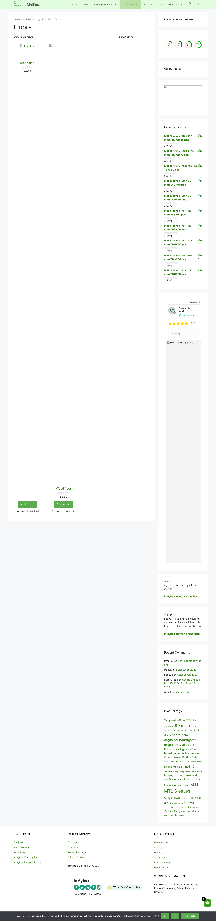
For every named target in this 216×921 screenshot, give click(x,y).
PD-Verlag (186, 798)
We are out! (183, 692)
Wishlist (158, 852)
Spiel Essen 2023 (186, 669)
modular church (181, 779)
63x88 (171, 726)
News (85, 4)
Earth (189, 761)
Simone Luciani (177, 803)
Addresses (160, 857)
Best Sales (20, 852)
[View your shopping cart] (198, 4)
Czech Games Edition (177, 757)
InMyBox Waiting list (25, 857)
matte (188, 775)
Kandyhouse (169, 772)
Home (74, 4)
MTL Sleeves (177, 791)
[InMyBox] (18, 4)
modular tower (181, 785)
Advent (168, 730)
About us (148, 4)
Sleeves (190, 803)
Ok (165, 916)
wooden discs (190, 811)
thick (186, 807)
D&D (194, 757)
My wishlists (161, 867)
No (175, 916)
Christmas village (174, 749)
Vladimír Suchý (172, 811)
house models (173, 766)
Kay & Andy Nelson (182, 772)
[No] (212, 915)
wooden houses (174, 815)
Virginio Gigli (195, 807)
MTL (194, 784)
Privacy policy (190, 916)
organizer (173, 797)
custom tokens (193, 754)
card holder (185, 745)
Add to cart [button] (28, 504)
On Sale (18, 842)
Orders (158, 847)
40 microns (185, 720)
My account (173, 4)
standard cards (173, 807)
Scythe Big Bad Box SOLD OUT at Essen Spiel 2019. (182, 683)
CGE (194, 744)
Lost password (163, 862)
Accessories (128, 4)
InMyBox (31, 4)
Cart (160, 4)
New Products (22, 847)
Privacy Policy (76, 857)
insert (188, 766)
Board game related (103, 4)
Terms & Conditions (79, 852)
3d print (170, 720)
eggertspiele (197, 761)
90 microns (185, 725)
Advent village (183, 730)
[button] (190, 4)
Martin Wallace (179, 776)
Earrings (182, 761)
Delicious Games (171, 761)
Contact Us (74, 842)
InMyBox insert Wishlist (27, 862)
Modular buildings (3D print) (37, 19)
